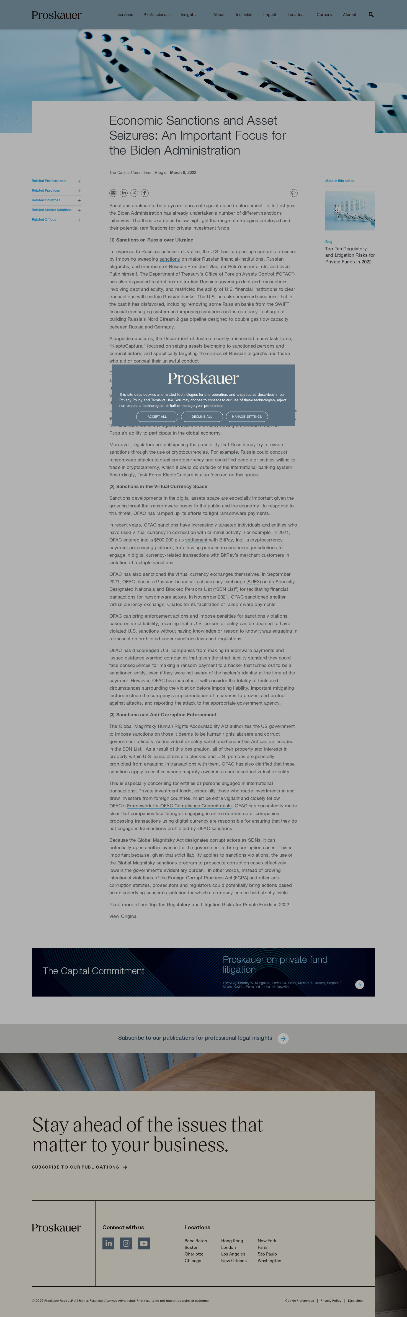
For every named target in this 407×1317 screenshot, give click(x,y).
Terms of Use (162, 400)
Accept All (157, 417)
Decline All (202, 417)
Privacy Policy (131, 400)
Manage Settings (247, 417)
